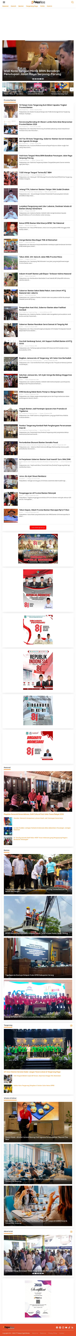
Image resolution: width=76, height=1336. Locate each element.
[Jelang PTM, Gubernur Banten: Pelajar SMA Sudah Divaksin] (33, 196)
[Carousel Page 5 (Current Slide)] (43, 78)
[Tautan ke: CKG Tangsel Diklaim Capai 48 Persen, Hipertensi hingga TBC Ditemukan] (8, 1079)
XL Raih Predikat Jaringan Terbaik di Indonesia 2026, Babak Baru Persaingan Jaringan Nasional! (42, 828)
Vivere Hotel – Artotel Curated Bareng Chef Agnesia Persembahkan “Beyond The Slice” (37, 93)
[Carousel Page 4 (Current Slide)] (40, 1273)
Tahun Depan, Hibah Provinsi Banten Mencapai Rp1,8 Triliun (44, 510)
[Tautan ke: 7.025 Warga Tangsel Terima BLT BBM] (11, 178)
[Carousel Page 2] (36, 78)
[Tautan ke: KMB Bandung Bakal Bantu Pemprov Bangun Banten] (11, 397)
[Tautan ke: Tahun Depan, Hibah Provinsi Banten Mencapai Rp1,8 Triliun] (11, 516)
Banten (21, 211)
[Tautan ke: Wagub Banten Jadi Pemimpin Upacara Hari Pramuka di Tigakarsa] (11, 414)
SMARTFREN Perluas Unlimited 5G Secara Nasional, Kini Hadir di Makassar (12, 93)
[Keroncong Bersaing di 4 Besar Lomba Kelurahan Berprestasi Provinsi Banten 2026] (38, 130)
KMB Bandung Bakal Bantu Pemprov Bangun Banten (41, 392)
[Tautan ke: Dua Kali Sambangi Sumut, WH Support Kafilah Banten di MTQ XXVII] (11, 347)
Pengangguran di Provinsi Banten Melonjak (37, 493)
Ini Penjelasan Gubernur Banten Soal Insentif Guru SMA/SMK (45, 459)
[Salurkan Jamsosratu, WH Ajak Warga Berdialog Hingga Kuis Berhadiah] (41, 383)
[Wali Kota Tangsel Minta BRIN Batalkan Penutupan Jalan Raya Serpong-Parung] (29, 164)
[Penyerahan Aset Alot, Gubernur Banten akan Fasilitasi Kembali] (36, 316)
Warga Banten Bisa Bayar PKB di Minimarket (38, 240)
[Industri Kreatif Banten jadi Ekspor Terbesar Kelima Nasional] (29, 280)
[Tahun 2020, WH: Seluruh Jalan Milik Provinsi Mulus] (32, 263)
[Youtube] (66, 1327)
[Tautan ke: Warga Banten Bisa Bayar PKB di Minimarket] (11, 246)
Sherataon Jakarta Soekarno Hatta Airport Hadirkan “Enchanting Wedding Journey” (60, 93)
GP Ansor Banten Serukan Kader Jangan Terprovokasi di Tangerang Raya (32, 1072)
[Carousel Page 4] (40, 78)
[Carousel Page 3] (38, 78)
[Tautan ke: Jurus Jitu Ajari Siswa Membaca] (11, 482)
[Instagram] (63, 1327)
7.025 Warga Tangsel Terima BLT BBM (35, 172)
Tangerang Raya (37, 191)
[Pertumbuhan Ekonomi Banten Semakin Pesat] (35, 449)
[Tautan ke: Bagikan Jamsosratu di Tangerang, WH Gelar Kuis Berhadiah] (11, 364)
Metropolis (34, 445)
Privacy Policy (52, 1333)
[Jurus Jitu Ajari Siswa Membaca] (65, 481)
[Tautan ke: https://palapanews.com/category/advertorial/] (71, 1232)
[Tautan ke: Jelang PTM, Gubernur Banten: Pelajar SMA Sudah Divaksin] (11, 195)
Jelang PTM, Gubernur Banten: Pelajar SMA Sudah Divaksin (44, 189)
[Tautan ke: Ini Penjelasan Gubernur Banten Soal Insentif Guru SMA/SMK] (11, 465)
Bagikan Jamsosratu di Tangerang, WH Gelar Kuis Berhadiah (45, 358)
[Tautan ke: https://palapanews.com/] (71, 1025)
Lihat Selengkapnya (38, 527)
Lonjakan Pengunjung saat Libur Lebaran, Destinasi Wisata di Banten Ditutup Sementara (37, 72)
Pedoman (43, 1333)
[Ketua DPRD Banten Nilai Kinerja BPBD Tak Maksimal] (28, 229)
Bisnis (24, 445)
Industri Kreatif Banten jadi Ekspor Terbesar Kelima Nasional (45, 274)
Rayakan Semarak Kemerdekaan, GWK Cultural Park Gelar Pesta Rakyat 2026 (34, 814)
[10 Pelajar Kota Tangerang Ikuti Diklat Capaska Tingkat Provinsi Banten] (31, 114)
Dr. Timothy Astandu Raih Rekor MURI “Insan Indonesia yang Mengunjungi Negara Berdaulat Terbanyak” (40, 838)
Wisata (48, 445)
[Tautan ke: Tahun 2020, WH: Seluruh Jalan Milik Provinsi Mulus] (11, 262)
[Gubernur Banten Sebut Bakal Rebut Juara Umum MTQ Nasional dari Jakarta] (35, 299)
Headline (21, 191)
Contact (61, 1333)
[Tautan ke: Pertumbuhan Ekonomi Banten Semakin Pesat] (11, 448)
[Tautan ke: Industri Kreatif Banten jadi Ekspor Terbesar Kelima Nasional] (11, 279)
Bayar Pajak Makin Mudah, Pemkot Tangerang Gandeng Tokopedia (36, 1271)
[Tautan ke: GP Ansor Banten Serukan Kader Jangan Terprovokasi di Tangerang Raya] (38, 1049)
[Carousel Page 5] (43, 1273)
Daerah (29, 445)
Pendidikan (46, 461)
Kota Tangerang (23, 109)
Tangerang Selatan (24, 160)
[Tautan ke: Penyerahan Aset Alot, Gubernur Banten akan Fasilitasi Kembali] (11, 313)
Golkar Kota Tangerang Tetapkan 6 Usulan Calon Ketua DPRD (34, 1085)
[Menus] (4, 2)
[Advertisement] (38, 24)
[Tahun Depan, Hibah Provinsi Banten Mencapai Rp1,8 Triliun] (23, 516)
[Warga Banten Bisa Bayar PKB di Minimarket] (35, 246)
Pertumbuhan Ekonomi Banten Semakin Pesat (38, 442)
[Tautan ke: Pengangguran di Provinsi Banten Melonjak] (11, 499)
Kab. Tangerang (23, 413)
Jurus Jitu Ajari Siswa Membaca (32, 476)
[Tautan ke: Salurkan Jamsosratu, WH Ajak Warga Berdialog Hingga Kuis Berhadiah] (11, 381)
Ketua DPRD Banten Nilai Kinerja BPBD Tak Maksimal (41, 223)
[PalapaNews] (38, 2)
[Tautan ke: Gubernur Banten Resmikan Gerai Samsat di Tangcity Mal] (11, 330)
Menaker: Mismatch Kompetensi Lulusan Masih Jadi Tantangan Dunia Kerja (38, 818)
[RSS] (72, 1327)
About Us (35, 1333)
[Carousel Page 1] (33, 78)
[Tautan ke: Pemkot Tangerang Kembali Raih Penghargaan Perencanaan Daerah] (11, 431)
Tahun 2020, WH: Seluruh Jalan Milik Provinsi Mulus (40, 257)
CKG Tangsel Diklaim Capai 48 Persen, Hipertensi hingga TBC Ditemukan (37, 1076)
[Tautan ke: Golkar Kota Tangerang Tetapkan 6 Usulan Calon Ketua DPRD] (8, 1089)
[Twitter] (60, 1327)
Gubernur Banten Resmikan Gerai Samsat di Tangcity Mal (43, 324)
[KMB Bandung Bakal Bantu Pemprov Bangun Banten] (38, 398)
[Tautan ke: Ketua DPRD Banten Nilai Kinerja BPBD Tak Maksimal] (11, 229)
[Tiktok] (69, 1327)
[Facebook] (57, 1327)
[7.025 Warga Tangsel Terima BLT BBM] (30, 179)
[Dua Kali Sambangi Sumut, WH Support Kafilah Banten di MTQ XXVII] (31, 350)
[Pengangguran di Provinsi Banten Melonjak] (32, 499)
